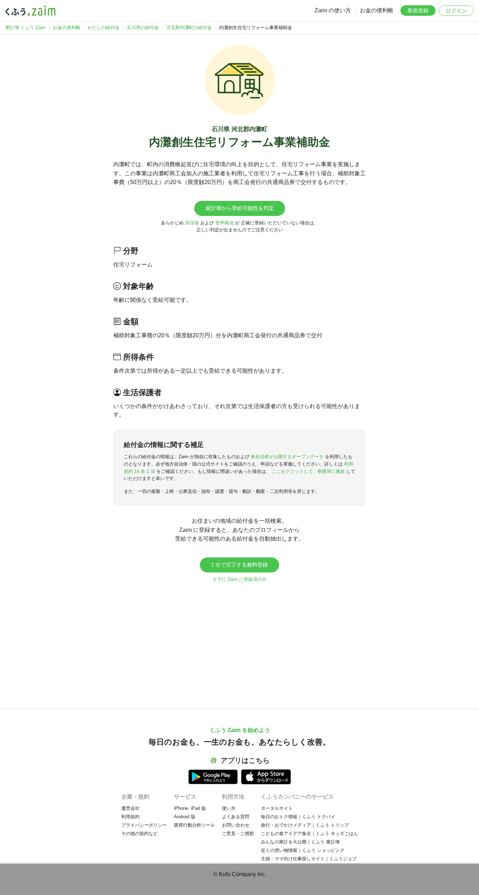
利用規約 (130, 816)
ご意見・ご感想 (238, 833)
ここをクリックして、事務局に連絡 (308, 471)
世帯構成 (224, 222)
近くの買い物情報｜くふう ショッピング (302, 850)
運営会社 (130, 808)
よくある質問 (235, 816)
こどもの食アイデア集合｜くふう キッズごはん (309, 833)
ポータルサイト (277, 808)
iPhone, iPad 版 (190, 808)
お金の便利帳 (376, 10)
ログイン (456, 11)
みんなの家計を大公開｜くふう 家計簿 (300, 842)
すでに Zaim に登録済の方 (239, 579)
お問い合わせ (235, 825)
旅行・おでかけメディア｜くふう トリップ (305, 825)
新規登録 (418, 10)
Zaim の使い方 (333, 10)
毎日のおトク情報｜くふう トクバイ (298, 816)
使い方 (229, 808)
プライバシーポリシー (144, 825)
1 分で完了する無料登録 (239, 565)
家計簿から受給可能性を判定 (239, 208)
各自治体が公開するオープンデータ (287, 456)
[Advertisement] (239, 642)
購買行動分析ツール (194, 825)
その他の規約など (139, 833)
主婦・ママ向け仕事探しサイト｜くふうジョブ (309, 858)
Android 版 (184, 816)
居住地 (192, 222)
